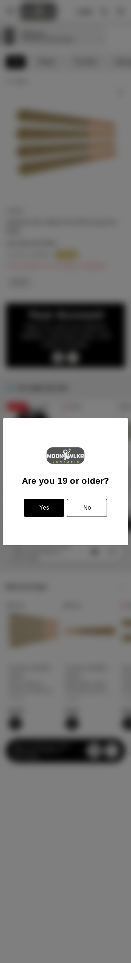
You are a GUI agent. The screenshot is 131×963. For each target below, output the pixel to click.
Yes (44, 508)
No (87, 508)
